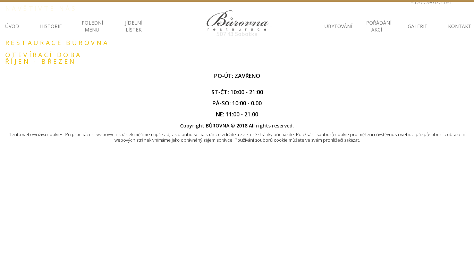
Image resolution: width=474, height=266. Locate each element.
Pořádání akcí (376, 26)
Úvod (12, 26)
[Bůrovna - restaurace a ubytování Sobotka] (237, 20)
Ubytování (334, 26)
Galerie (417, 26)
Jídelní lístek (133, 26)
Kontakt (458, 26)
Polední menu (92, 26)
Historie (50, 26)
